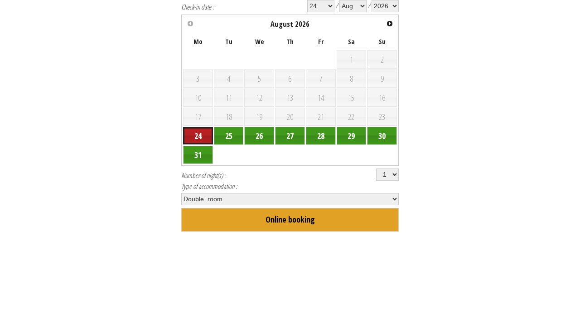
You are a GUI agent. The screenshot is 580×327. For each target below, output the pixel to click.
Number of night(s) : (203, 175)
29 (351, 135)
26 (259, 135)
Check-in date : (197, 7)
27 (290, 135)
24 (198, 135)
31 (198, 154)
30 (382, 135)
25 (228, 135)
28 (320, 135)
